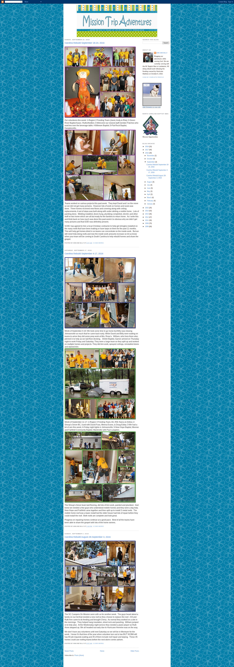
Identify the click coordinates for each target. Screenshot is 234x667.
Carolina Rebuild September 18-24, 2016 (84, 43)
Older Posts (135, 651)
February (150, 201)
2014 (147, 211)
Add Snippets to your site (152, 107)
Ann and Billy (162, 53)
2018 (147, 146)
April (149, 194)
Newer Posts (69, 651)
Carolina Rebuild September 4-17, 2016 (84, 253)
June (149, 188)
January (150, 204)
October (150, 159)
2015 (147, 208)
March (149, 197)
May (149, 191)
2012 (147, 217)
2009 (147, 223)
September (151, 162)
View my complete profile (153, 77)
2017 (147, 150)
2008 (147, 226)
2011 (147, 220)
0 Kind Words (98, 243)
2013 (147, 214)
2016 (147, 153)
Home (102, 651)
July (148, 185)
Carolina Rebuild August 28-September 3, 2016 (88, 537)
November (151, 155)
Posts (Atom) (79, 655)
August (149, 182)
